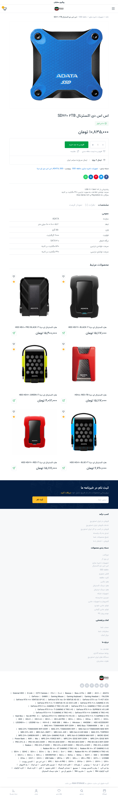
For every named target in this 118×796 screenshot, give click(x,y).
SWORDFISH (50, 755)
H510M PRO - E (31, 716)
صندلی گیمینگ (63, 768)
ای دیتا (39, 168)
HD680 (79, 719)
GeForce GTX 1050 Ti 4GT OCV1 (95, 700)
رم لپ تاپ (104, 768)
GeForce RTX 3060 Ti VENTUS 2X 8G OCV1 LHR (57, 703)
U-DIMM (105, 758)
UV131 (30, 758)
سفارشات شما (103, 631)
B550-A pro (79, 693)
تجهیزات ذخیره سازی (96, 17)
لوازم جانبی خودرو (102, 605)
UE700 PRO (85, 758)
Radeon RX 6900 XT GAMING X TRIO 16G (91, 752)
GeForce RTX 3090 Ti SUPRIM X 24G (93, 716)
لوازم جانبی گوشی (101, 609)
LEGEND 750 (33, 722)
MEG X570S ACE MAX (78, 732)
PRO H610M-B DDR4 (56, 742)
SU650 (79, 755)
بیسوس (86, 765)
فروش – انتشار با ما (101, 541)
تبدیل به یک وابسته (101, 533)
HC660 (106, 719)
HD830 (28, 719)
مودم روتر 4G (103, 613)
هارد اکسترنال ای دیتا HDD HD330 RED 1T (39, 462)
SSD (61, 168)
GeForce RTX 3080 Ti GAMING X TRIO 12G (55, 709)
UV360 (71, 761)
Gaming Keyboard (73, 696)
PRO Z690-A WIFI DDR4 (63, 745)
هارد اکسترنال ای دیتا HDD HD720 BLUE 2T (88, 462)
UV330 (88, 761)
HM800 (66, 722)
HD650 (88, 719)
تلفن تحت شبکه (64, 765)
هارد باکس (104, 581)
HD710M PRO (59, 719)
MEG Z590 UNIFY (43, 732)
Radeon (28, 745)
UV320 (98, 761)
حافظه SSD (83, 17)
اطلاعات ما (105, 649)
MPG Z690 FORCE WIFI (50, 739)
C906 (52, 693)
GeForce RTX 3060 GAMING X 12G (94, 703)
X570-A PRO (59, 761)
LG (107, 726)
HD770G (38, 719)
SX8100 (30, 755)
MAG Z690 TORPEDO (100, 732)
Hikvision (76, 722)
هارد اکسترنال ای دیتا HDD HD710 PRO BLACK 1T (36, 327)
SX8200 (20, 755)
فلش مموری (104, 573)
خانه (107, 17)
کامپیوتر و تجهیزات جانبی (98, 601)
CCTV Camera (41, 693)
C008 (59, 693)
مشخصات (103, 205)
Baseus (68, 693)
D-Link (30, 693)
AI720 (96, 693)
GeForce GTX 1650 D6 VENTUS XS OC (63, 700)
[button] (94, 151)
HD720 (47, 719)
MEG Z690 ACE (26, 732)
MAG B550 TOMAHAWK (87, 726)
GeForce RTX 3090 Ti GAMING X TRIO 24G (53, 713)
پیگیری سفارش (59, 2)
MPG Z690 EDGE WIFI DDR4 (75, 739)
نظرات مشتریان (103, 661)
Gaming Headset (91, 696)
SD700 (33, 752)
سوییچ (75, 768)
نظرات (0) (90, 205)
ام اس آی (105, 765)
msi (36, 739)
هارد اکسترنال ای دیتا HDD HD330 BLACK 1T (87, 327)
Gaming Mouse (56, 696)
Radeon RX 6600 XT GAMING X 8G (94, 748)
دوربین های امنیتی (47, 765)
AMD (89, 693)
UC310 (96, 758)
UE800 (75, 758)
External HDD (18, 693)
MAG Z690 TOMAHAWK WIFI (63, 729)
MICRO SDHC (103, 735)
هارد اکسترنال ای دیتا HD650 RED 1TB (90, 395)
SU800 (61, 755)
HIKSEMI (87, 722)
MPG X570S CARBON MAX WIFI (80, 735)
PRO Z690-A (20, 742)
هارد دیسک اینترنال (101, 589)
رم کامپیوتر (23, 765)
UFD (67, 758)
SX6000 (39, 755)
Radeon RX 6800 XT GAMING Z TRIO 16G (59, 748)
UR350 (59, 758)
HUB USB (56, 722)
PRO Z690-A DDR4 (101, 745)
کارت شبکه (31, 768)
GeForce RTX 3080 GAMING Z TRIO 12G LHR (49, 706)
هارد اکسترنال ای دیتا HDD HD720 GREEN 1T (38, 395)
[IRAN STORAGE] (59, 9)
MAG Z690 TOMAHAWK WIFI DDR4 (33, 729)
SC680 (41, 752)
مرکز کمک (105, 635)
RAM (69, 752)
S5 (48, 752)
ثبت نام (40, 499)
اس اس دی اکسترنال (100, 565)
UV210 (106, 761)
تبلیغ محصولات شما (101, 537)
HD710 (70, 719)
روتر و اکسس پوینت (89, 768)
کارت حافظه (104, 577)
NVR (29, 739)
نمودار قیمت (75, 205)
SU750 (70, 755)
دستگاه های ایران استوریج (98, 657)
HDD (20, 719)
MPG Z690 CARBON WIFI (28, 735)
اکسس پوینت (27, 761)
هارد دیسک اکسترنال (101, 585)
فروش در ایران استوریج (99, 521)
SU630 (87, 755)
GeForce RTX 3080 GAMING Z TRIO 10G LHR (90, 706)
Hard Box (19, 716)
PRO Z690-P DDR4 (42, 745)
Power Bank (19, 739)
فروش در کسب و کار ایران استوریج (95, 529)
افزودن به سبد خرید (63, 333)
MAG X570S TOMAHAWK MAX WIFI (93, 729)
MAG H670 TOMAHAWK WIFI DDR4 (59, 726)
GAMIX (44, 696)
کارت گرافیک (18, 768)
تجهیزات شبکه (103, 593)
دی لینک (33, 765)
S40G (55, 752)
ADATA (56, 168)
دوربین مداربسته (102, 597)
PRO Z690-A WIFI (82, 745)
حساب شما (104, 627)
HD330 (97, 719)
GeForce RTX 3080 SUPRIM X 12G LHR (92, 709)
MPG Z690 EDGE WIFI (99, 739)
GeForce (35, 696)
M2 (101, 726)
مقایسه (73, 151)
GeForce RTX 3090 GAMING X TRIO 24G (91, 713)
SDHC (24, 752)
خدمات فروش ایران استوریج (97, 525)
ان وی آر (105, 559)
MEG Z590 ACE (59, 732)
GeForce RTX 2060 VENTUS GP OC (30, 700)
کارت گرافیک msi (102, 771)
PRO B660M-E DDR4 (75, 742)
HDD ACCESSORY (101, 722)
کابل (40, 768)
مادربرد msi (78, 771)
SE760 (16, 752)
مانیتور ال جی (66, 771)
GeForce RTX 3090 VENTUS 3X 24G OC (58, 716)
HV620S (45, 722)
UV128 (39, 758)
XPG (49, 761)
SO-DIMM (104, 755)
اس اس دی (47, 168)
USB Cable (49, 758)
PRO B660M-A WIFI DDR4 (98, 742)
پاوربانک (76, 765)
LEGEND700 (20, 722)
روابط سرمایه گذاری (101, 653)
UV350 (80, 761)
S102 (62, 752)
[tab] (103, 205)
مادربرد (89, 771)
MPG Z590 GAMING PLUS (53, 735)
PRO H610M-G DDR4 (36, 742)
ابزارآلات (106, 555)
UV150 (22, 758)
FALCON (105, 696)
